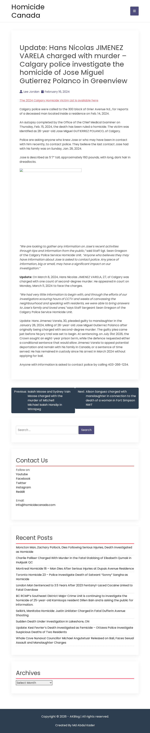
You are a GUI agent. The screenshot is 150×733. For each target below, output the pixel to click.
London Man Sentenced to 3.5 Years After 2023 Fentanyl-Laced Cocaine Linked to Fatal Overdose (74, 587)
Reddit (20, 492)
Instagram (23, 487)
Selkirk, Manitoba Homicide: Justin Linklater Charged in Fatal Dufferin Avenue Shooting (70, 613)
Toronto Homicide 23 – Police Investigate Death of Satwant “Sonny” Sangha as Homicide (72, 577)
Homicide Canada (28, 11)
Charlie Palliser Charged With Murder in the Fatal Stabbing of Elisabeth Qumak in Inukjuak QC (73, 560)
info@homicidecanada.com (35, 505)
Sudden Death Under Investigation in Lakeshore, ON (52, 621)
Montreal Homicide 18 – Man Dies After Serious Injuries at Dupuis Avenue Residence (75, 568)
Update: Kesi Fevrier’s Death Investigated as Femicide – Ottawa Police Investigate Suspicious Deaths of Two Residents (74, 630)
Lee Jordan (31, 92)
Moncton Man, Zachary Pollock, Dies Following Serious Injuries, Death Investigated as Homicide (74, 549)
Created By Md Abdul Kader (75, 725)
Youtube (22, 474)
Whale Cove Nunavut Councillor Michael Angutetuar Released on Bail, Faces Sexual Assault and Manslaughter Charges (75, 640)
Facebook (23, 479)
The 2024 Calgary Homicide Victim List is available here (59, 100)
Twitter (21, 483)
